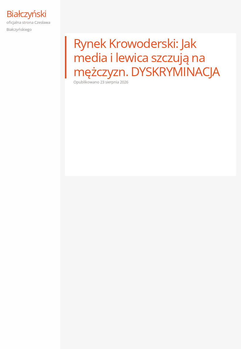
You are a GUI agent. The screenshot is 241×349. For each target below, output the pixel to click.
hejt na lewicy (210, 278)
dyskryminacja (86, 278)
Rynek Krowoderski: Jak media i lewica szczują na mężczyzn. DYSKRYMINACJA (146, 57)
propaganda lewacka (110, 285)
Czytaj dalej (87, 264)
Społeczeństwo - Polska (124, 271)
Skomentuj (140, 285)
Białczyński (26, 14)
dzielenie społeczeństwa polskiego (167, 278)
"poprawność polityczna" (183, 271)
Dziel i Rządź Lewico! (118, 278)
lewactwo (81, 285)
